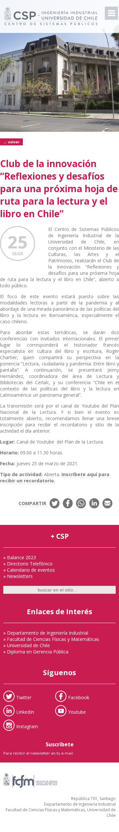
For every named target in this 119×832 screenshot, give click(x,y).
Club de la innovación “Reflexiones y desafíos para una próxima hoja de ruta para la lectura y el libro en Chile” (59, 188)
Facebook (78, 697)
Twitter (23, 697)
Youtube (77, 711)
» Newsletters (18, 576)
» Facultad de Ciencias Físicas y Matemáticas (51, 639)
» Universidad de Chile (26, 645)
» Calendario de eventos (29, 570)
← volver (11, 141)
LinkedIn (25, 711)
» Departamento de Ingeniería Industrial (45, 633)
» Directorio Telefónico (28, 563)
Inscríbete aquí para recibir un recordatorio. (54, 477)
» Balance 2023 (19, 557)
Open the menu (111, 13)
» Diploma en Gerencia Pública (35, 651)
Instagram (27, 726)
